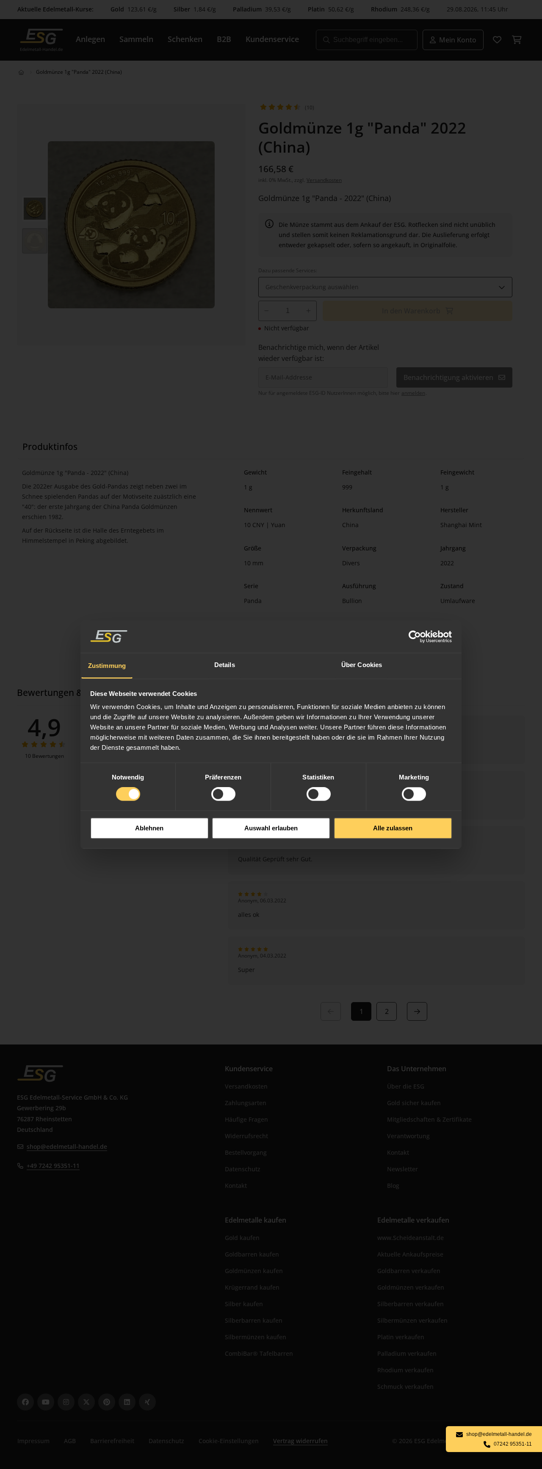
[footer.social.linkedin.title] (127, 1402)
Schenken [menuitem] (185, 39)
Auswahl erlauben (271, 828)
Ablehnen (149, 828)
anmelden (413, 393)
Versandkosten (324, 180)
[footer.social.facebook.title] (25, 1402)
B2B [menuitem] (224, 39)
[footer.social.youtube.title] (45, 1402)
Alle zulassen (392, 828)
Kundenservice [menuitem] (272, 39)
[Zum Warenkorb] (516, 39)
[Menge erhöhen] (308, 310)
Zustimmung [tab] (107, 665)
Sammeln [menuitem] (136, 39)
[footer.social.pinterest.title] (106, 1402)
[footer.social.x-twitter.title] (86, 1402)
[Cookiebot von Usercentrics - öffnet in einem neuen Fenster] (415, 636)
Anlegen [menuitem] (90, 39)
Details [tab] (224, 664)
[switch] (223, 794)
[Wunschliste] (497, 39)
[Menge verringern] (266, 310)
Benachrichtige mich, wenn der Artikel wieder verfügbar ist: (318, 353)
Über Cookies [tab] (361, 664)
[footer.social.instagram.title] (66, 1402)
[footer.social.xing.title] (147, 1402)
